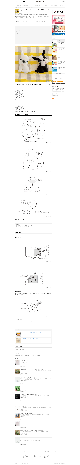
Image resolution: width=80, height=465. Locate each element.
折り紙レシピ (59, 44)
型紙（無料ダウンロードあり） (20, 30)
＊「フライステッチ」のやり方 (20, 38)
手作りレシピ (25, 363)
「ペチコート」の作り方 (24, 360)
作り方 (17, 39)
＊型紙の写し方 (18, 33)
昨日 (54, 40)
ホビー (24, 458)
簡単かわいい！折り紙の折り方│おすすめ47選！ (61, 62)
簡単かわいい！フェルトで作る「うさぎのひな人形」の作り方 (31, 332)
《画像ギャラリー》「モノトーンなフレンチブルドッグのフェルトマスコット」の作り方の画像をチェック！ (33, 21)
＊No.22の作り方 (18, 40)
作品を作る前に (18, 32)
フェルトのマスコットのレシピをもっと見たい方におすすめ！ (24, 42)
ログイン (63, 1)
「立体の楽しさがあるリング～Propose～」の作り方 (29, 394)
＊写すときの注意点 (19, 34)
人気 (62, 40)
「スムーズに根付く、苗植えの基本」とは (27, 386)
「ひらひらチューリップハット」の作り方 (27, 377)
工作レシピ (25, 416)
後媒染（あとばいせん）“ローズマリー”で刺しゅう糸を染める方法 (31, 369)
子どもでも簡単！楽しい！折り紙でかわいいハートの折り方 (61, 49)
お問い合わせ (46, 456)
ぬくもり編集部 (21, 349)
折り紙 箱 (63, 44)
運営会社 (45, 457)
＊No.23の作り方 (18, 41)
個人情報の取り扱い (46, 455)
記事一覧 (35, 452)
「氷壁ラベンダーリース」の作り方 (26, 413)
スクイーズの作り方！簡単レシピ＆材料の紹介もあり (61, 55)
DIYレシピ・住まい (25, 456)
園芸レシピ (24, 457)
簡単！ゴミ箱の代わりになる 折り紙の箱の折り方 (61, 43)
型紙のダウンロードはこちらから (20, 31)
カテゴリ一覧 (24, 461)
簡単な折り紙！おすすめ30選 (61, 68)
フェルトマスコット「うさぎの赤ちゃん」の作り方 (30, 338)
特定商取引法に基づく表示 (37, 456)
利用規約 (45, 452)
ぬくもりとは (35, 455)
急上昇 (59, 40)
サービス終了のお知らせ (24, 406)
